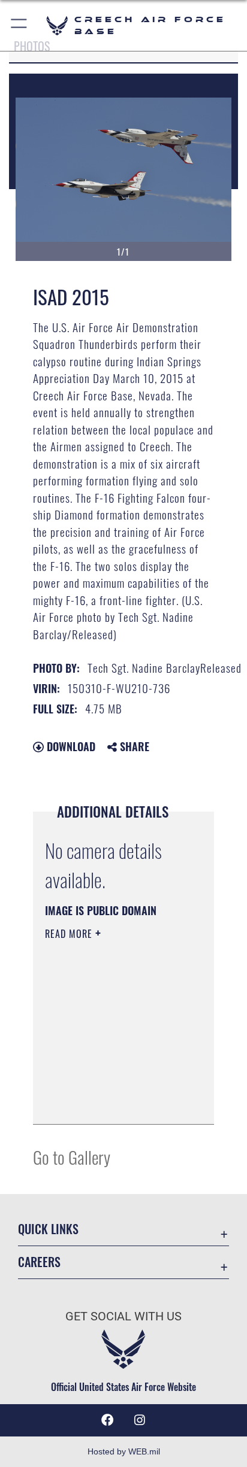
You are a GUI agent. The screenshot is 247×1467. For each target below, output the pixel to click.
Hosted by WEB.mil (124, 1451)
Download (69, 746)
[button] (19, 25)
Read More (70, 934)
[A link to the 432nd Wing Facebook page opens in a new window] (107, 1420)
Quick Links (48, 1229)
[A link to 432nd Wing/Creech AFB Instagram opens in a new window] (140, 1420)
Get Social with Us (123, 1316)
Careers (39, 1262)
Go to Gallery (71, 1157)
